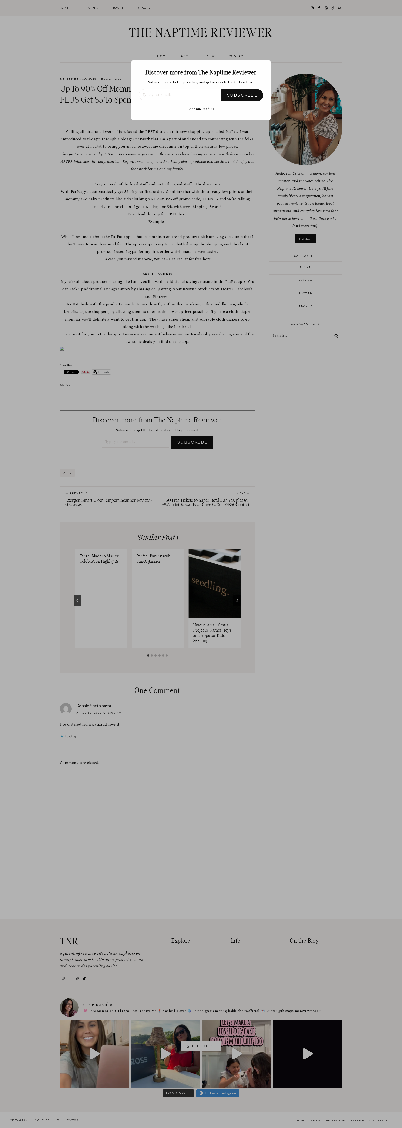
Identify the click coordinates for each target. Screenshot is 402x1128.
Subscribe (242, 95)
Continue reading (201, 109)
